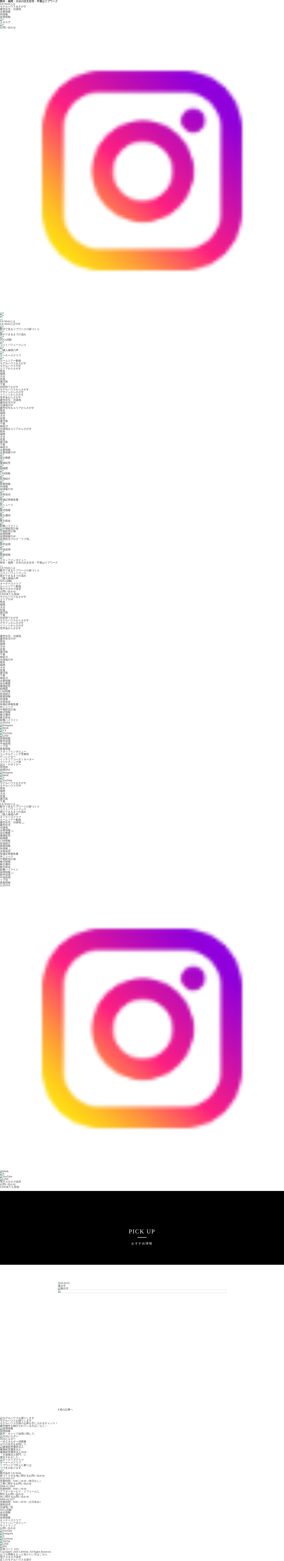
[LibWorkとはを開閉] (17, 804)
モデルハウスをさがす (13, 6)
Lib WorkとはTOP (10, 323)
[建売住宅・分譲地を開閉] (23, 823)
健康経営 (5, 686)
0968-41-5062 (7, 1486)
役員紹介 (5, 693)
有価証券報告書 (9, 704)
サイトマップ (8, 1525)
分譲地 (4, 827)
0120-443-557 (7, 1478)
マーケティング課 (10, 762)
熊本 (2, 371)
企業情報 (5, 11)
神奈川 (4, 426)
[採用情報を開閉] (12, 873)
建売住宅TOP (8, 402)
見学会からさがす (10, 397)
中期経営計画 (8, 709)
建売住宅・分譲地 (10, 9)
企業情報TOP (8, 452)
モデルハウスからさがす (14, 389)
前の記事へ (66, 1409)
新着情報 (5, 696)
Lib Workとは (7, 3)
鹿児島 (4, 381)
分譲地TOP (6, 405)
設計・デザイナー (10, 764)
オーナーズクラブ (10, 583)
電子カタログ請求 (10, 588)
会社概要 (5, 683)
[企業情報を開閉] (12, 831)
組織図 (4, 688)
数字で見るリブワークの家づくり (19, 570)
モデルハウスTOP (10, 365)
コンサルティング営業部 (14, 754)
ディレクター (8, 756)
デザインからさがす (12, 392)
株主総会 (5, 717)
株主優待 (5, 714)
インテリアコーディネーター (17, 759)
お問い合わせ (8, 591)
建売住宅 (5, 825)
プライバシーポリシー (13, 1522)
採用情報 (5, 17)
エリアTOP (6, 599)
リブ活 (4, 746)
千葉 (2, 384)
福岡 (2, 373)
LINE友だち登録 (9, 594)
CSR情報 (5, 691)
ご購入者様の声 (9, 578)
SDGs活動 (6, 581)
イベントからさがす (12, 394)
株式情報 (5, 712)
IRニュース (6, 706)
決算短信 (5, 701)
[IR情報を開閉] (10, 849)
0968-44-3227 (7, 1499)
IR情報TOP (6, 489)
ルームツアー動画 (10, 586)
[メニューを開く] (1, 319)
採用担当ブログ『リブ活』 (16, 539)
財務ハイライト (9, 720)
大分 (2, 376)
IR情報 (4, 14)
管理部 (4, 767)
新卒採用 (5, 741)
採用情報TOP (8, 536)
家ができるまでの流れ (13, 575)
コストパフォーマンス (13, 573)
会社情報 (5, 1512)
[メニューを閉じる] (1, 566)
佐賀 (2, 379)
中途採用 (5, 743)
